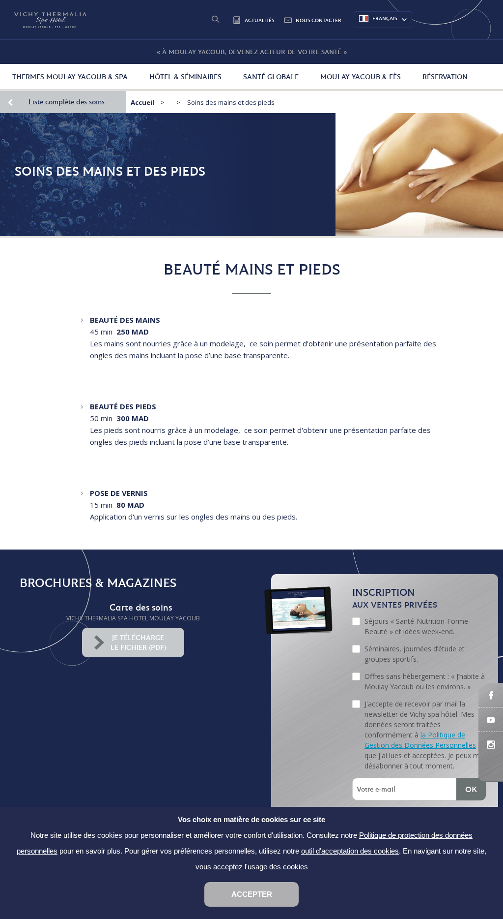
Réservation (445, 76)
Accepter (251, 894)
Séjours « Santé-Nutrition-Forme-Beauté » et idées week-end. (417, 626)
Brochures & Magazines (98, 582)
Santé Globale (271, 76)
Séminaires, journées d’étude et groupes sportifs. (414, 654)
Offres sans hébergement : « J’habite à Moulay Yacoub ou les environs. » (424, 681)
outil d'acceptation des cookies (350, 851)
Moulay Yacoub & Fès (360, 76)
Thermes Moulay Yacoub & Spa (70, 76)
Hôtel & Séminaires (185, 76)
